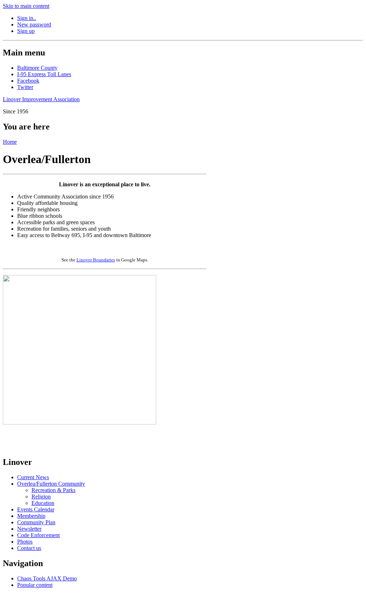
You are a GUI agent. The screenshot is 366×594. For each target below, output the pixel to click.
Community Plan (36, 522)
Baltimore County (37, 68)
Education (42, 503)
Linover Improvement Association (41, 99)
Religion (41, 497)
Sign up (26, 31)
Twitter (25, 87)
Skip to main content (26, 6)
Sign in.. (26, 18)
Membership (31, 516)
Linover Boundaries (95, 259)
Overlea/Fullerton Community (51, 484)
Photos (25, 542)
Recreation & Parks (53, 490)
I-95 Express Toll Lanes (44, 74)
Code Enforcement (38, 535)
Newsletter (29, 529)
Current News (33, 477)
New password (34, 24)
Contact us (29, 548)
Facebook (28, 81)
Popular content (35, 585)
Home (10, 142)
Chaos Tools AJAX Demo (47, 578)
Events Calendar (35, 509)
